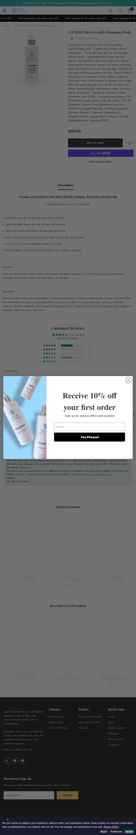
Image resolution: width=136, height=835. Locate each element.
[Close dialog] (128, 380)
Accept (129, 831)
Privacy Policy (111, 826)
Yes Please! (90, 437)
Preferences (116, 831)
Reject (104, 831)
